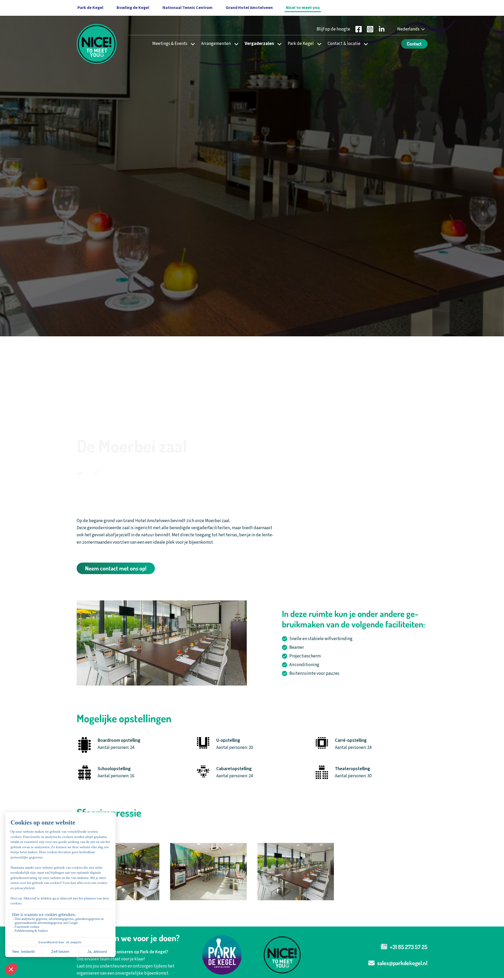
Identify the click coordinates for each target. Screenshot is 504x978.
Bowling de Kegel (133, 8)
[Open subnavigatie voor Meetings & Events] (191, 43)
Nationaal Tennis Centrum (187, 8)
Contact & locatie (344, 43)
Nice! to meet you (303, 8)
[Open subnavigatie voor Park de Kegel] (317, 43)
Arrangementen (216, 43)
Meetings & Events (169, 43)
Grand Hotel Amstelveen (249, 8)
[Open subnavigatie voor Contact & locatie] (364, 43)
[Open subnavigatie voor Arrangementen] (234, 43)
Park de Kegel (301, 43)
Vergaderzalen (259, 43)
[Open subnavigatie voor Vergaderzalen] (277, 43)
